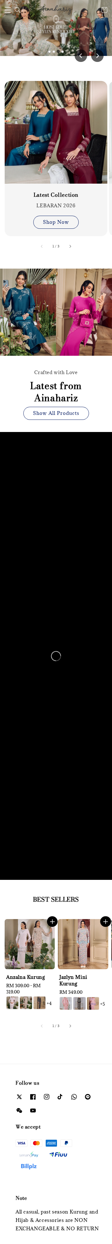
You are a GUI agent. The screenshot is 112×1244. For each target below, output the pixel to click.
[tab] (49, 51)
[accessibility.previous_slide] (42, 246)
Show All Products (56, 413)
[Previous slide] (81, 55)
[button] (8, 10)
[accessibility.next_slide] (70, 246)
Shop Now (56, 222)
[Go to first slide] (97, 55)
